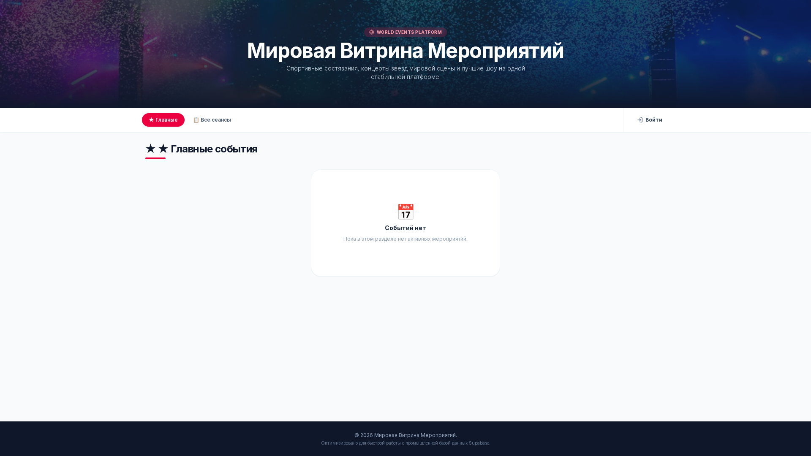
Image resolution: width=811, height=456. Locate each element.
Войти (653, 120)
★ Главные (163, 120)
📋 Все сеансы (212, 120)
